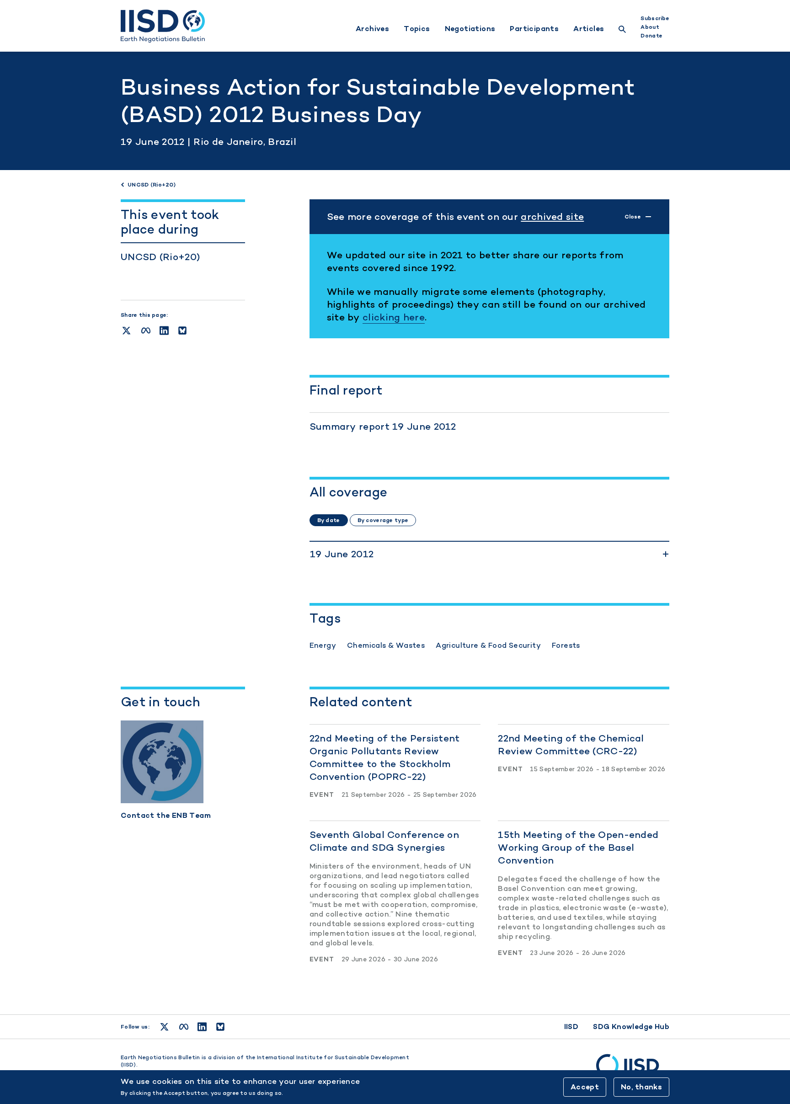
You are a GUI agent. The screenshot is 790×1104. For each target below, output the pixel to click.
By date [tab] (328, 520)
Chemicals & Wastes (386, 645)
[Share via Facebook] (145, 330)
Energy (323, 645)
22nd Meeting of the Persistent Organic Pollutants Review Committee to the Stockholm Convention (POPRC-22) (385, 757)
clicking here (394, 317)
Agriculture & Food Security (488, 645)
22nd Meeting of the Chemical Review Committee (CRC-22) (571, 744)
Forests (566, 645)
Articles (588, 28)
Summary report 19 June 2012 (383, 426)
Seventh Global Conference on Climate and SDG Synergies (384, 840)
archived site (552, 216)
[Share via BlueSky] (182, 330)
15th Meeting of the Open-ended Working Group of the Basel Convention (578, 847)
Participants (534, 28)
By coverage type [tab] (383, 520)
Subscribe (655, 18)
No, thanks (641, 1087)
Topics (417, 28)
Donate (651, 35)
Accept (585, 1087)
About (650, 27)
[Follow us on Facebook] (183, 1026)
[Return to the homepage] (163, 26)
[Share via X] (126, 330)
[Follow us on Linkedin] (202, 1026)
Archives (372, 28)
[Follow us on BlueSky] (220, 1026)
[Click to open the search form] (622, 30)
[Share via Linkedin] (164, 330)
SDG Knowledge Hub (631, 1026)
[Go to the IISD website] (632, 1070)
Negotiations (470, 28)
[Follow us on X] (164, 1026)
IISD (571, 1026)
